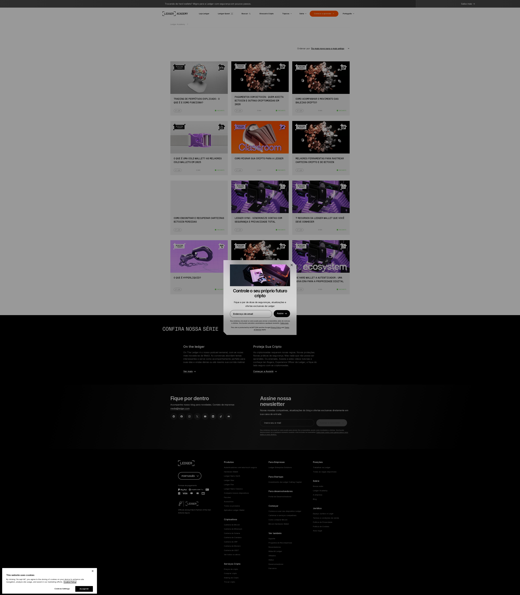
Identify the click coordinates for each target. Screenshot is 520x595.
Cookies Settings (62, 589)
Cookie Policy (70, 582)
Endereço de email (243, 314)
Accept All (84, 589)
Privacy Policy (276, 327)
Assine (280, 313)
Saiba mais (284, 323)
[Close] (93, 571)
